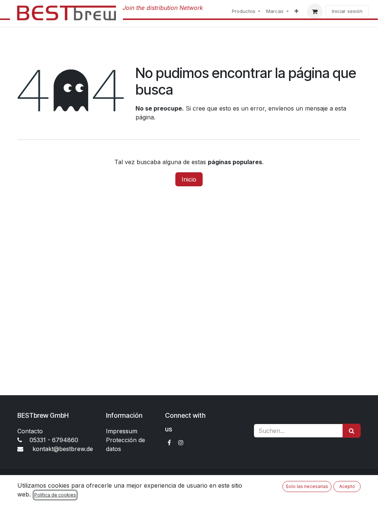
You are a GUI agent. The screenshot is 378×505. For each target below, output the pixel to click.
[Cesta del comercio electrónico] (315, 11)
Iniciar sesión (347, 11)
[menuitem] (246, 11)
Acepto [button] (347, 486)
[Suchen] (352, 431)
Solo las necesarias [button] (307, 486)
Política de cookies (55, 495)
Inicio (189, 179)
